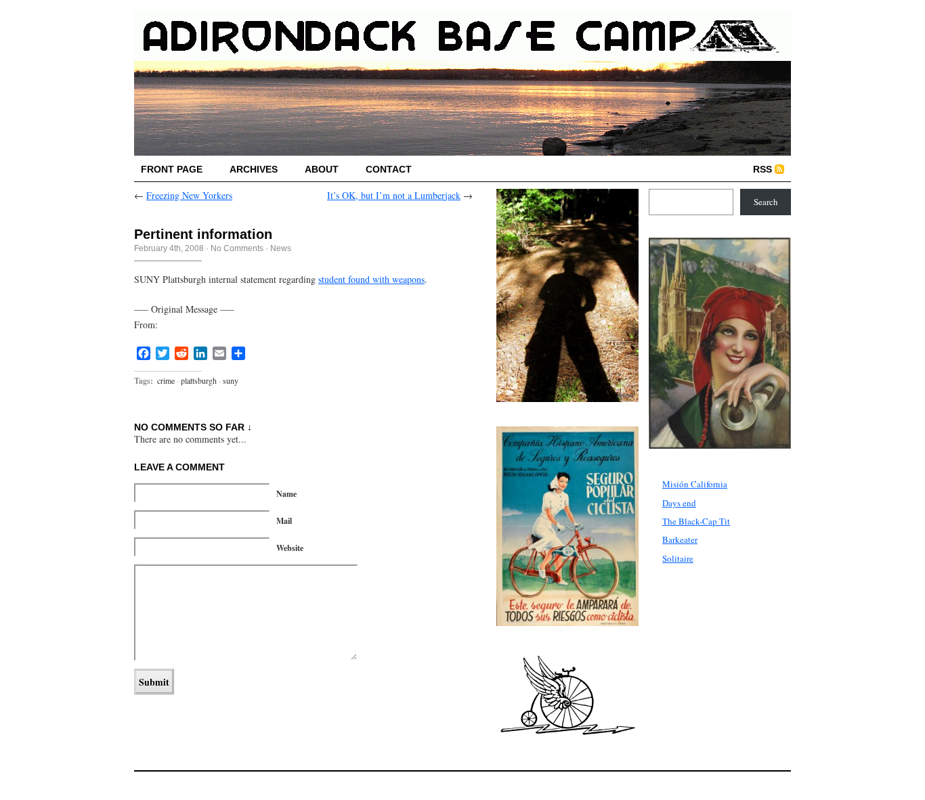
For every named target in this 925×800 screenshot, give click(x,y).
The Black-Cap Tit (696, 521)
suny (230, 380)
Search (766, 202)
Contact (389, 169)
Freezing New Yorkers (189, 195)
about (322, 169)
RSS (762, 169)
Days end (679, 503)
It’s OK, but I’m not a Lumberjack (393, 195)
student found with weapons (371, 279)
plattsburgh (199, 380)
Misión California (694, 484)
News (280, 248)
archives (254, 169)
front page (171, 169)
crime (166, 380)
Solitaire (677, 558)
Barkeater (679, 539)
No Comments (237, 248)
